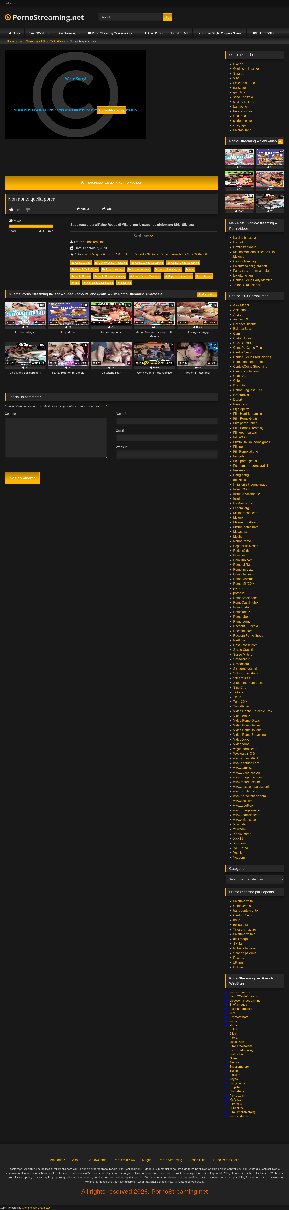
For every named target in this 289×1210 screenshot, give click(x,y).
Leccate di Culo (244, 83)
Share (110, 208)
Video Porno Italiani (247, 725)
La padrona (241, 242)
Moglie (238, 536)
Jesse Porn (237, 1041)
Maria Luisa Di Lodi (130, 254)
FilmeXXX (240, 437)
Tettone (238, 692)
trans (236, 920)
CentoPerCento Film (247, 347)
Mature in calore (244, 522)
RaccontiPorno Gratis (248, 635)
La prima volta (243, 901)
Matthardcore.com (245, 513)
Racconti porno (243, 631)
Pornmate (236, 1103)
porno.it (238, 593)
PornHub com (242, 560)
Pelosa (238, 967)
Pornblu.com (238, 1095)
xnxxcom (239, 829)
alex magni (241, 939)
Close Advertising (111, 110)
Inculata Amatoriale (246, 494)
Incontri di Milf (179, 33)
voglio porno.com (245, 749)
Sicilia (237, 943)
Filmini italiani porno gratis (251, 442)
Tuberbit (235, 1070)
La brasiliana (242, 130)
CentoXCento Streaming (149, 262)
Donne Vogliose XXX (248, 390)
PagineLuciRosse (245, 546)
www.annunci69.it (245, 758)
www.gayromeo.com (247, 772)
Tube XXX (240, 701)
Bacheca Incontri (245, 324)
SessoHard (241, 664)
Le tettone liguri (244, 275)
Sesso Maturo (242, 654)
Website (121, 447)
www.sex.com (242, 800)
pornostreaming (94, 241)
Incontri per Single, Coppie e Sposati (219, 33)
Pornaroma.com (240, 992)
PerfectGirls (241, 550)
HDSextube (237, 1107)
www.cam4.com (244, 767)
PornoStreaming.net (47, 17)
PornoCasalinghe (245, 602)
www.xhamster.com (246, 815)
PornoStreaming (141, 269)
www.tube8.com (244, 805)
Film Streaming (66, 33)
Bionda (238, 64)
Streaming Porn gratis (248, 682)
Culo (236, 380)
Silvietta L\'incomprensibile (165, 254)
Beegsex (235, 1062)
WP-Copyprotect (42, 1207)
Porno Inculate (243, 569)
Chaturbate (237, 1091)
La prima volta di (244, 934)
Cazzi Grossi (242, 343)
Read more (141, 235)
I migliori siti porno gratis (250, 484)
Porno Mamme (243, 579)
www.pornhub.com (246, 791)
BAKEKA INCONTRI (263, 33)
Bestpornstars (239, 1017)
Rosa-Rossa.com (245, 645)
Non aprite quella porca (100, 282)
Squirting (126, 282)
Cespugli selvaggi (245, 261)
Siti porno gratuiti (245, 668)
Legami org (241, 508)
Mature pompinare (246, 527)
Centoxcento (242, 906)
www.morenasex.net (247, 782)
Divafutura (240, 385)
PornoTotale (241, 612)
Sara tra (238, 73)
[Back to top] (276, 1198)
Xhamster (240, 824)
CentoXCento (37, 33)
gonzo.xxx (240, 479)
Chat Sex (239, 376)
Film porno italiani (245, 423)
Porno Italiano (243, 574)
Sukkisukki (236, 1054)
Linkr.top (235, 1029)
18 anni (238, 962)
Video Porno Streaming (249, 734)
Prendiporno (241, 621)
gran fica (239, 92)
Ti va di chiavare (244, 929)
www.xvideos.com (245, 819)
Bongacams (237, 1083)
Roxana (238, 957)
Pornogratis (241, 607)
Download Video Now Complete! (113, 183)
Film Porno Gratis (245, 418)
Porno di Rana (243, 564)
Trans (237, 697)
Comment (11, 413)
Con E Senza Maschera (146, 276)
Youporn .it (240, 857)
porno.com (240, 588)
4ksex (233, 1058)
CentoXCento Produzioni (113, 262)
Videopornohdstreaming (245, 1000)
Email (121, 430)
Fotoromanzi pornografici (250, 465)
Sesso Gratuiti (243, 649)
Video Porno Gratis (246, 720)
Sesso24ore (241, 659)
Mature (238, 517)
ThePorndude (238, 1004)
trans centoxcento (245, 910)
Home (16, 33)
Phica (233, 1025)
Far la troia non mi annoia (251, 270)
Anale (237, 314)
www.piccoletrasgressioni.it (252, 786)
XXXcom (239, 843)
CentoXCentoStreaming (245, 996)
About (84, 208)
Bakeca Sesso (243, 328)
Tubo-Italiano (242, 706)
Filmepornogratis (245, 432)
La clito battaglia (244, 237)
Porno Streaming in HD (32, 41)
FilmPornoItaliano (245, 451)
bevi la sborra (242, 111)
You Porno (240, 848)
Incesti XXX (241, 489)
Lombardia (205, 276)
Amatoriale (240, 310)
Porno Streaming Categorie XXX (112, 33)
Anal (191, 269)
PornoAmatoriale (245, 597)
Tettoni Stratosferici (246, 285)
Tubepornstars (239, 1066)
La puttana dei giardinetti (250, 266)
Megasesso (241, 531)
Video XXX (241, 739)
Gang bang (241, 475)
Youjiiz (238, 852)
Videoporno (241, 744)
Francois (109, 254)
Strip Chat (240, 687)
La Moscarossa (243, 503)
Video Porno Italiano (247, 730)
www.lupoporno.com (247, 777)
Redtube (239, 640)
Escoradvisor (242, 395)
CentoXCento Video (86, 269)
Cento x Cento (243, 915)
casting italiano (243, 101)
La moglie (240, 106)
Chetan (26, 1207)
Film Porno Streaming (248, 428)
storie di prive (242, 120)
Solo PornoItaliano (246, 673)
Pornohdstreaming (241, 1050)
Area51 (234, 1012)
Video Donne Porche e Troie (253, 711)
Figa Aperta (241, 409)
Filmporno (240, 446)
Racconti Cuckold (245, 626)
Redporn (235, 1021)
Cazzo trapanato (244, 247)
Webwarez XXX (244, 753)
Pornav (234, 1037)
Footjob (238, 456)
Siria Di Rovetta (198, 254)
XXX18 (238, 838)
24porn (234, 1033)
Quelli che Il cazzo (246, 68)
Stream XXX (242, 678)
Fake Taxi (240, 404)
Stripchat (236, 1087)
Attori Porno (155, 33)
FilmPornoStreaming (243, 1112)
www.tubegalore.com (248, 810)
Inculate (238, 498)
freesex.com (241, 470)
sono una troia (243, 97)
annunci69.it (241, 319)
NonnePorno (242, 541)
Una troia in (241, 116)
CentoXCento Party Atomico (252, 280)
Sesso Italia (197, 1160)
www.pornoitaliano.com (249, 796)
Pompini (239, 555)
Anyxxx (234, 1079)
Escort (237, 399)
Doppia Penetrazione (180, 276)
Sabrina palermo (244, 953)
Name (121, 413)
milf (77, 282)
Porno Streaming (170, 1160)
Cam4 (237, 333)
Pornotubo (240, 616)
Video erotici (242, 716)
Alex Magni (92, 254)
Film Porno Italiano (241, 1046)
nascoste (239, 87)
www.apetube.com (246, 763)
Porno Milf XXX (244, 583)
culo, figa (239, 125)
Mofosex (235, 1099)
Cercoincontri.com (246, 371)
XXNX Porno (242, 834)
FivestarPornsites (241, 1008)
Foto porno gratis (245, 461)
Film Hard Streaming (247, 413)
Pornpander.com (240, 1116)
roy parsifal (241, 924)
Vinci (236, 78)
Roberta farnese (244, 948)
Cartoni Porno (243, 338)
